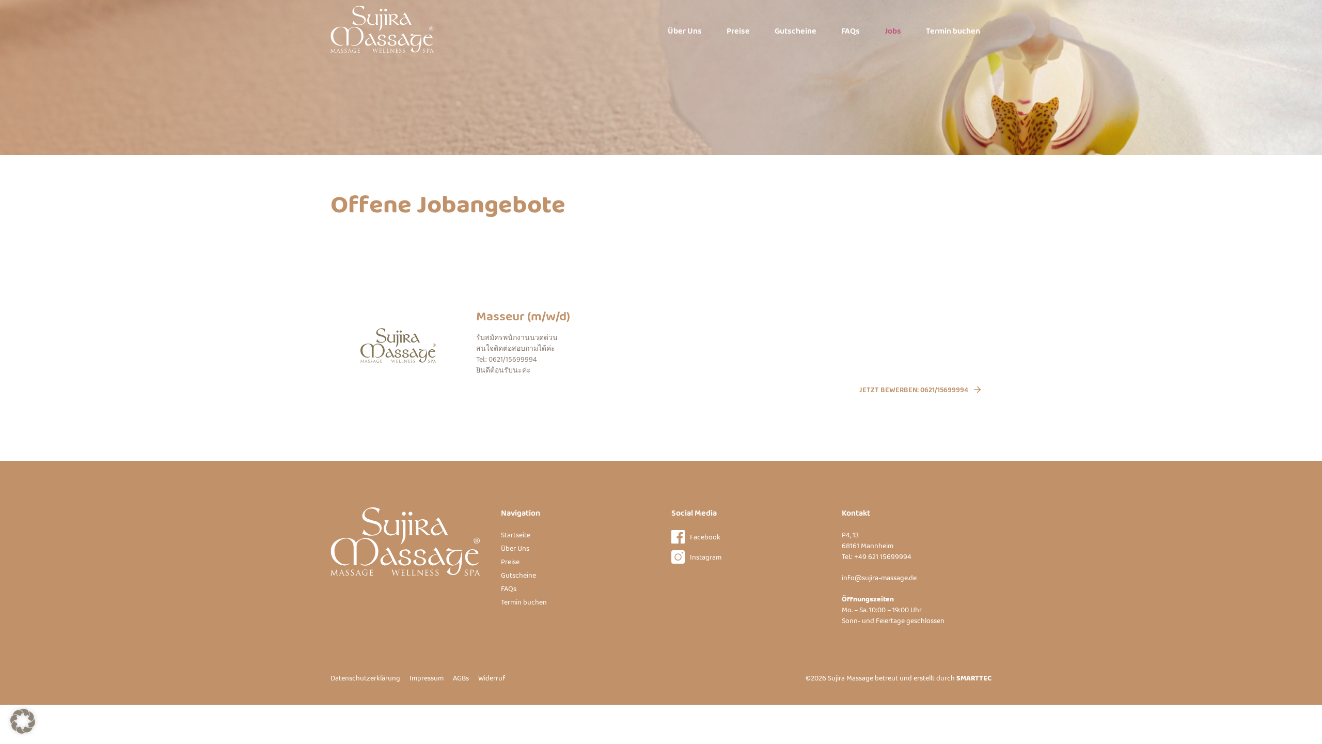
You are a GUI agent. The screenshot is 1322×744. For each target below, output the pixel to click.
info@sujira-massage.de (879, 578)
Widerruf (492, 678)
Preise (738, 31)
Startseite (515, 535)
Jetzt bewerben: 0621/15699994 (913, 390)
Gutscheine (795, 31)
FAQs (850, 31)
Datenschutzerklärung (365, 678)
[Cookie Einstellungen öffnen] (22, 731)
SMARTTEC (973, 678)
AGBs (461, 678)
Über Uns (685, 31)
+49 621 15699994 (882, 557)
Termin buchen (953, 31)
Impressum (427, 678)
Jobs (893, 31)
